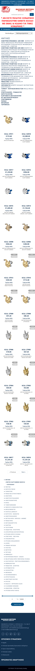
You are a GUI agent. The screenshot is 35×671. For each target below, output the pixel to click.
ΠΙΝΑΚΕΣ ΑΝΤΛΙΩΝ (10, 545)
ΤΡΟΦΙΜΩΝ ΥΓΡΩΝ (9, 44)
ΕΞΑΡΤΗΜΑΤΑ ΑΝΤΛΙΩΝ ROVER (11, 96)
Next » (23, 472)
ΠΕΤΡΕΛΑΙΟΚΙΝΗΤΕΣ (7, 80)
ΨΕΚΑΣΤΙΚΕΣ (5, 81)
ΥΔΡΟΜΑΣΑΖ (5, 104)
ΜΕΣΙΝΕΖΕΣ (8, 572)
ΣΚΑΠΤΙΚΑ (8, 525)
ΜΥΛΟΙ (7, 502)
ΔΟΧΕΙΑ (7, 543)
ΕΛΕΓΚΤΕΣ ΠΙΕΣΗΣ (10, 489)
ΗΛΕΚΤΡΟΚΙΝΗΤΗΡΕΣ (11, 500)
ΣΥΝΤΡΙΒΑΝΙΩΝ (6, 99)
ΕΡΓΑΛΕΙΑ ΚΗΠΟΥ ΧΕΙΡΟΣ (12, 590)
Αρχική (4, 642)
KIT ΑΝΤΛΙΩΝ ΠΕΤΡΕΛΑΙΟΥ (9, 97)
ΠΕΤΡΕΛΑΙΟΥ (10, 484)
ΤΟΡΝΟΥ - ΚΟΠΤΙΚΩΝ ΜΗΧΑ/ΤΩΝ (12, 89)
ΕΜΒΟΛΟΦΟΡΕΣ (16, 81)
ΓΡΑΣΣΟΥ (19, 44)
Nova (26, 89)
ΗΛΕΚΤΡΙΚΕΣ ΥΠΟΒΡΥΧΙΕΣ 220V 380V (12, 48)
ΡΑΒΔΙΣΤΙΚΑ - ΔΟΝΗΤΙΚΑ (12, 565)
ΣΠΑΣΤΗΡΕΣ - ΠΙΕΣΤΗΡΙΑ (12, 536)
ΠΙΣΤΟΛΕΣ (8, 552)
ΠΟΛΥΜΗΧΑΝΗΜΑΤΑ (11, 574)
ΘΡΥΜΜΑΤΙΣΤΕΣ (9, 568)
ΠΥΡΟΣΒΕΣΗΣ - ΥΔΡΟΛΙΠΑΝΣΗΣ (19, 78)
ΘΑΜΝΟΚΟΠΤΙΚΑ (10, 563)
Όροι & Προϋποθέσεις (9, 648)
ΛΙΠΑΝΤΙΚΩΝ (29, 85)
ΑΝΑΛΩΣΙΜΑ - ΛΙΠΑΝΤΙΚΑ (12, 588)
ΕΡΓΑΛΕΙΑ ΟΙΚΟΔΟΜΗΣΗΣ (12, 541)
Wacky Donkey (23, 668)
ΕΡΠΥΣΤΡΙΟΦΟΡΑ (10, 577)
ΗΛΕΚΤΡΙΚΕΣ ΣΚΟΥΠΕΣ (11, 579)
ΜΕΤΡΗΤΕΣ (8, 550)
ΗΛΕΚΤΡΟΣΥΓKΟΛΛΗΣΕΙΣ (12, 498)
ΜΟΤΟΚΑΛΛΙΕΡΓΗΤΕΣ (11, 523)
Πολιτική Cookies (7, 652)
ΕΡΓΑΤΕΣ (7, 581)
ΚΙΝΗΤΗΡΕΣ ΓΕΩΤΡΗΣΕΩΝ (9, 53)
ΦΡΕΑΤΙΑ (29, 41)
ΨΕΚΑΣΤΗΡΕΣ (9, 520)
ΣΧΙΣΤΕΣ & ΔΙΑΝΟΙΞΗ (11, 511)
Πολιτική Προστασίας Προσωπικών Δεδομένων (15, 645)
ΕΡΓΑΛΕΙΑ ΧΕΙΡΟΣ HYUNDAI (12, 534)
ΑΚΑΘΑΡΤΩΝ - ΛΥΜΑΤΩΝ (9, 46)
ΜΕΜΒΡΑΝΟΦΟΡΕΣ (7, 83)
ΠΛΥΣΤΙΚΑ (8, 547)
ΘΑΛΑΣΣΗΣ (10, 43)
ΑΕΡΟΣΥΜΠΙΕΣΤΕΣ (10, 509)
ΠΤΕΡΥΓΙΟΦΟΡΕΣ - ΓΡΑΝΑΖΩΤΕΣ (11, 92)
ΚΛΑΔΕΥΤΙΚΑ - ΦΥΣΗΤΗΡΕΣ (12, 529)
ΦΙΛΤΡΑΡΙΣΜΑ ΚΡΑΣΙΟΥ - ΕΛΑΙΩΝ (14, 556)
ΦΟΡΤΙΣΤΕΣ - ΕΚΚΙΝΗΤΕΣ (12, 514)
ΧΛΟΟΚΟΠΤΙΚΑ (9, 570)
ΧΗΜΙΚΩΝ (27, 44)
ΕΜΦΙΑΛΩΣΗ (8, 554)
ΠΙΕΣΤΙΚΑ (7, 487)
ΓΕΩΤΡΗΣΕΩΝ (23, 51)
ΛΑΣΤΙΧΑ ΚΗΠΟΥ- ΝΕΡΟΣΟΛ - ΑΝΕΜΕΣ (15, 518)
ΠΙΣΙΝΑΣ (4, 101)
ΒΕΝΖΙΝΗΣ (29, 43)
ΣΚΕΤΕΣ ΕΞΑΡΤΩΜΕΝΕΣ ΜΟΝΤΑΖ (15, 482)
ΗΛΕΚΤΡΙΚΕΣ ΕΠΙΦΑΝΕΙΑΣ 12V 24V (11, 57)
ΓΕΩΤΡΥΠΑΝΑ (9, 527)
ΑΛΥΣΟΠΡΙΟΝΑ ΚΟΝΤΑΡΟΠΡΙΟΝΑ (14, 532)
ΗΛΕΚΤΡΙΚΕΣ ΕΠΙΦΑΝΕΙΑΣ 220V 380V (13, 41)
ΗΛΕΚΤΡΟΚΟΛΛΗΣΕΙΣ (11, 516)
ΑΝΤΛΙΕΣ (7, 479)
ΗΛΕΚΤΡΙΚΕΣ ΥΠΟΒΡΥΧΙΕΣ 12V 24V (11, 64)
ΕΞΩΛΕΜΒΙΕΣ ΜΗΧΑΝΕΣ (11, 586)
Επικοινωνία (6, 655)
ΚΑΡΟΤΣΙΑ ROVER (6, 94)
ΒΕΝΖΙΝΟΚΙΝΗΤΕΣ (7, 74)
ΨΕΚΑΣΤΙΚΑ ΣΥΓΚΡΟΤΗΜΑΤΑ (13, 493)
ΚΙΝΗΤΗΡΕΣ (8, 496)
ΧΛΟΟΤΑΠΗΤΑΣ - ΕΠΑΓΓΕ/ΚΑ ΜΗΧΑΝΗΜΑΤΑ (17, 561)
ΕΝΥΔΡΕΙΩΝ (5, 103)
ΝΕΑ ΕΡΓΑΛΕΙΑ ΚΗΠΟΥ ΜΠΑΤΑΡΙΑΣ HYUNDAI (17, 559)
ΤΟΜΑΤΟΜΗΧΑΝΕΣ (10, 505)
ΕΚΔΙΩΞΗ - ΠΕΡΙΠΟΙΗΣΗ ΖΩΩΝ (13, 583)
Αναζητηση (17, 604)
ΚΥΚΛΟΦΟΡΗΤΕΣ (9, 538)
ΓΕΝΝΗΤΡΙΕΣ (8, 491)
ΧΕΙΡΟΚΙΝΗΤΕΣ (6, 85)
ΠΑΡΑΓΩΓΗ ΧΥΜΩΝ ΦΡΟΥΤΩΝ (13, 507)
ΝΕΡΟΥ (28, 48)
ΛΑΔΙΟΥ (21, 85)
